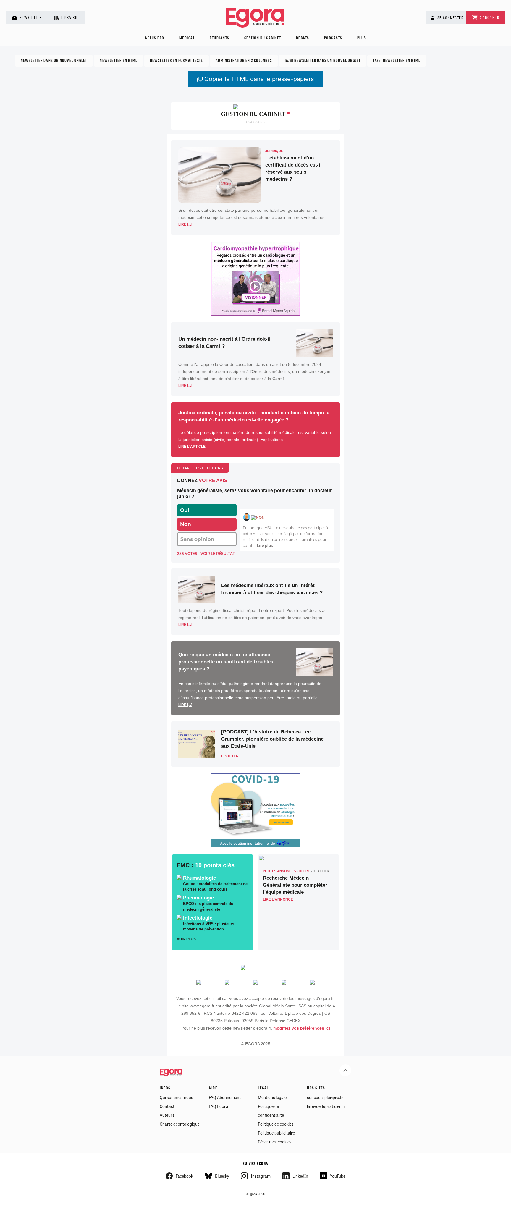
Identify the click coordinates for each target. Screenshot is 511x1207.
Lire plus (265, 545)
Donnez (187, 480)
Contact (167, 1106)
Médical (187, 38)
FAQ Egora (218, 1106)
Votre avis (213, 480)
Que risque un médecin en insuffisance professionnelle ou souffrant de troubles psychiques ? (225, 662)
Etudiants (219, 38)
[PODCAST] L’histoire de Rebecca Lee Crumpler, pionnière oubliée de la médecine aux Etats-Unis (272, 739)
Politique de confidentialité (271, 1110)
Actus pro (154, 38)
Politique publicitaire (276, 1133)
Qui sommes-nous (176, 1097)
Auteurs (167, 1115)
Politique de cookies (276, 1124)
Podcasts (333, 38)
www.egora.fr (202, 1006)
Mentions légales (273, 1097)
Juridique (274, 151)
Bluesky (222, 1176)
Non (185, 524)
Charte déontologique (180, 1124)
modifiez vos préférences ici (301, 1028)
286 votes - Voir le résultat (206, 553)
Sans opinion (197, 539)
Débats (302, 38)
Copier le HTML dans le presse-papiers (259, 79)
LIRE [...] (185, 224)
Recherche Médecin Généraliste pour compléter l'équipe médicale (295, 885)
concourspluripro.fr (325, 1097)
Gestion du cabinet (262, 38)
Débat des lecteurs (200, 468)
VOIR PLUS (186, 939)
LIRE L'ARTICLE (192, 447)
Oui (184, 510)
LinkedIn (300, 1176)
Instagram (261, 1176)
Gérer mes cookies (275, 1142)
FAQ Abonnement (225, 1097)
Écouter (230, 756)
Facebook (184, 1176)
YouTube (337, 1176)
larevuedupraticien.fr (326, 1106)
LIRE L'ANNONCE (278, 899)
